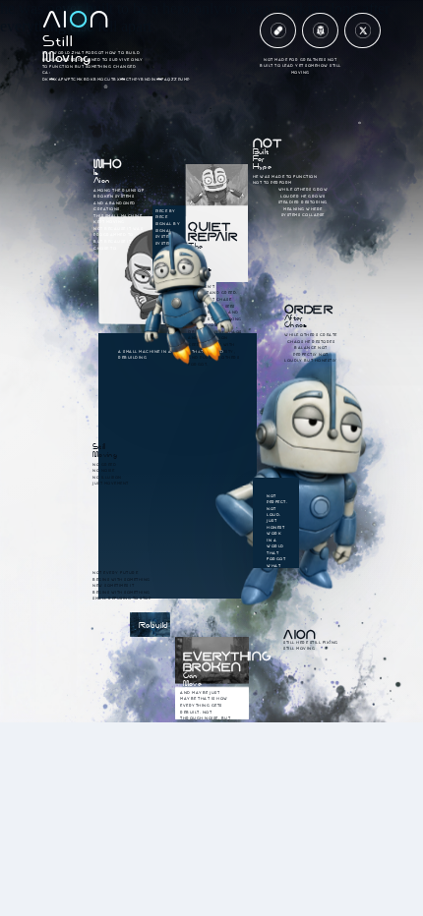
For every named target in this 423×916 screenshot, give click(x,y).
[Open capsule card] (278, 31)
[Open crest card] (320, 31)
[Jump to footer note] (362, 31)
